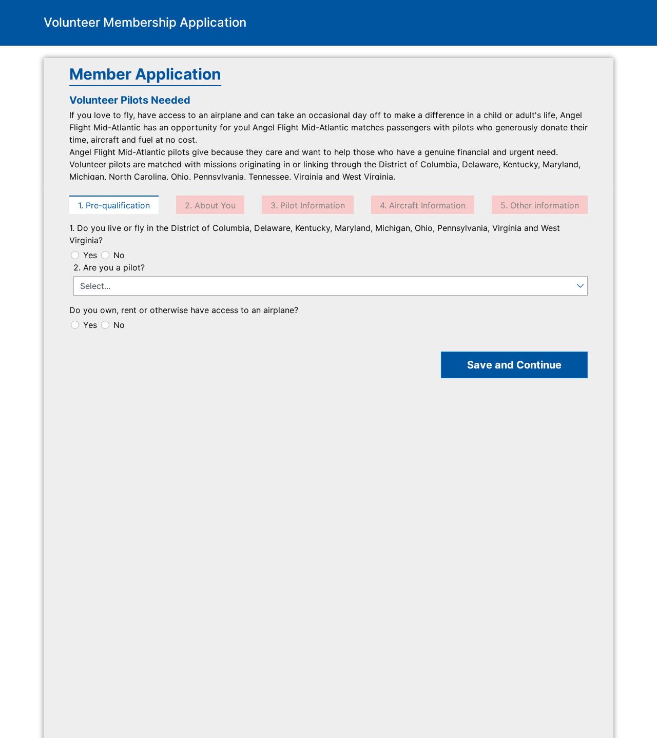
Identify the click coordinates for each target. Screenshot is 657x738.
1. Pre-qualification (114, 205)
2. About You (210, 205)
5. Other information (539, 205)
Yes (90, 255)
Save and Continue (514, 365)
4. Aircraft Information (423, 205)
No (119, 255)
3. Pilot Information (307, 205)
